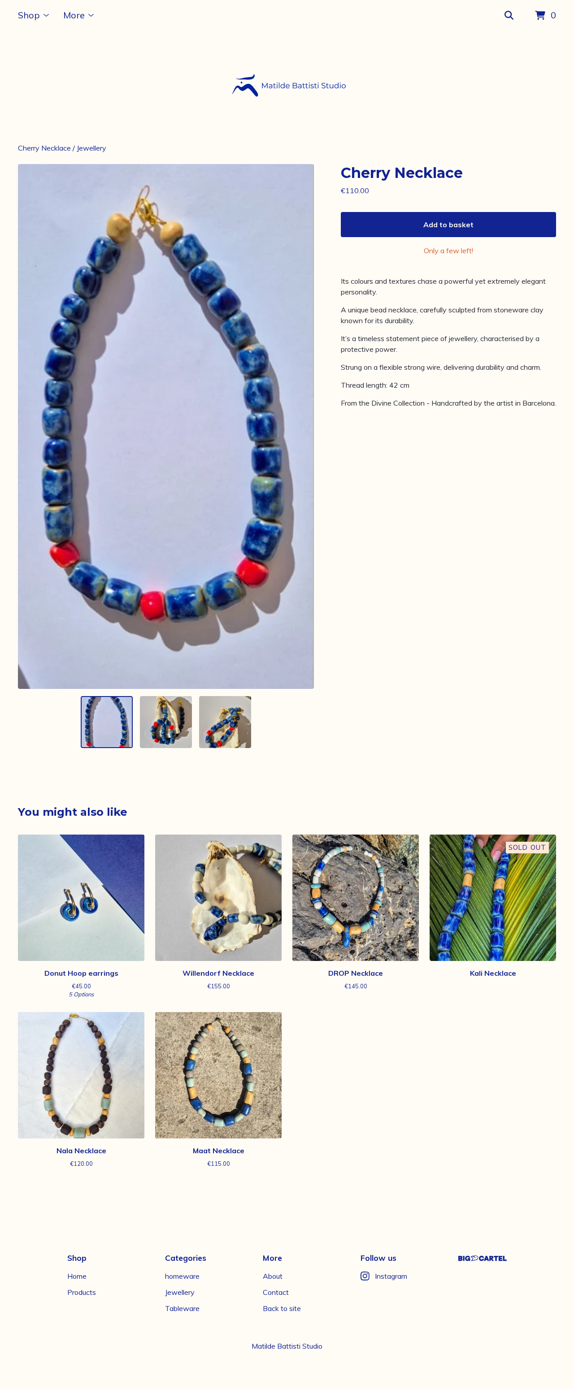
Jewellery (91, 147)
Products (81, 1292)
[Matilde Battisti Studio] (287, 87)
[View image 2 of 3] (166, 722)
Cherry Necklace (44, 147)
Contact (276, 1292)
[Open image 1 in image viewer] (166, 426)
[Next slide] (301, 426)
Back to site (282, 1308)
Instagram (391, 1276)
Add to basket (448, 224)
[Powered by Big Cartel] (482, 1258)
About (273, 1276)
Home (77, 1276)
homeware (182, 1276)
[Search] (509, 15)
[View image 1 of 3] (107, 722)
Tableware (182, 1308)
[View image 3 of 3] (225, 722)
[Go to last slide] (30, 426)
